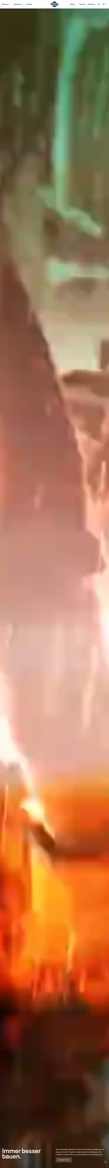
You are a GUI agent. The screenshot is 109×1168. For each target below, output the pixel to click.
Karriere (82, 4)
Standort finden (63, 1160)
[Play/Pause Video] (106, 1162)
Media (72, 4)
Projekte (29, 4)
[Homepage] (54, 4)
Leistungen (17, 4)
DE (104, 4)
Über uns (5, 4)
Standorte (91, 4)
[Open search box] (99, 4)
